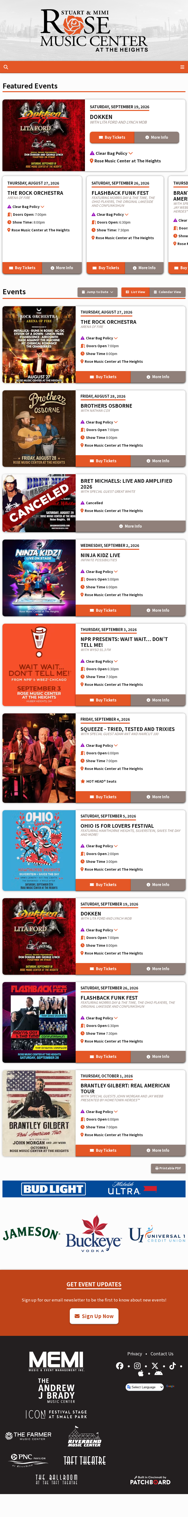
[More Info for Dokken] (94, 936)
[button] (135, 154)
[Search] (6, 67)
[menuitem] (28, 1436)
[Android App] (158, 1372)
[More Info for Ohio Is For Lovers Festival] (94, 850)
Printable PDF (170, 1168)
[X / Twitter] (155, 1365)
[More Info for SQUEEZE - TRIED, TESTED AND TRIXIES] (94, 758)
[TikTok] (173, 1365)
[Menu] (182, 67)
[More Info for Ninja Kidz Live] (94, 578)
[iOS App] (141, 1372)
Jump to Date (97, 291)
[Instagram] (138, 1365)
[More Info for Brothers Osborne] (94, 428)
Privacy (135, 1353)
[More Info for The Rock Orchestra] (42, 225)
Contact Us (162, 1353)
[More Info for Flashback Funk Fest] (125, 225)
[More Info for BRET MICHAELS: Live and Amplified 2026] (94, 503)
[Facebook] (120, 1365)
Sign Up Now (97, 1316)
